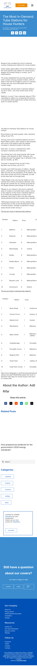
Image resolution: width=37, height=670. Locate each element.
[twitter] (16, 32)
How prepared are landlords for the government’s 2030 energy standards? (17, 447)
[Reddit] (16, 403)
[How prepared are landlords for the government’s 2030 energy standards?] (18, 416)
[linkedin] (24, 32)
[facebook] (12, 32)
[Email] (32, 403)
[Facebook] (6, 403)
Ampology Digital (21, 660)
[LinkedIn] (21, 403)
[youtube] (20, 32)
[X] (11, 403)
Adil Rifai (6, 28)
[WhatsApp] (26, 403)
